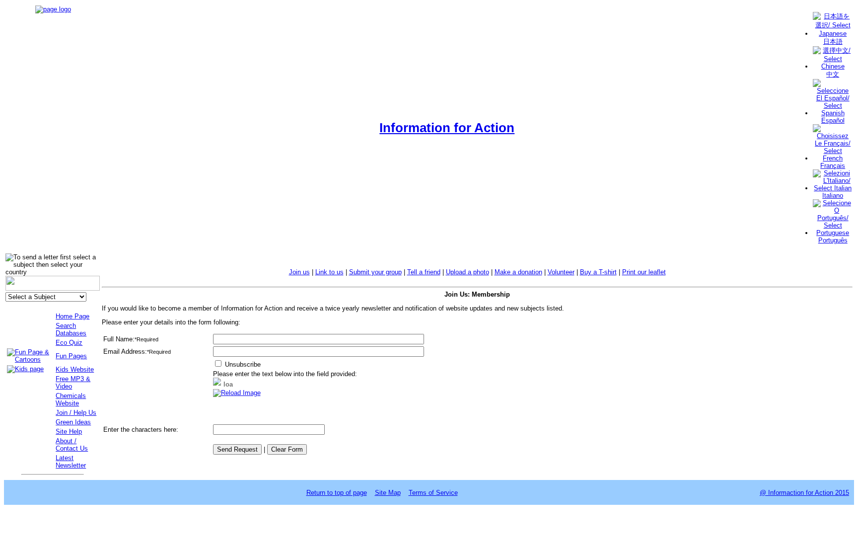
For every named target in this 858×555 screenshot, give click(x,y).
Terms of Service (433, 492)
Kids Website (75, 369)
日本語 (833, 41)
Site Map (388, 492)
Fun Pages (71, 356)
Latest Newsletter (71, 461)
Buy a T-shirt (598, 272)
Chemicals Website (71, 399)
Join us (299, 272)
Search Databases (71, 329)
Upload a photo (467, 272)
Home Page (72, 316)
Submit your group (375, 272)
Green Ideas (73, 422)
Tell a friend (423, 272)
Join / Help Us (76, 412)
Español (833, 120)
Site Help (69, 431)
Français (832, 165)
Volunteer (561, 272)
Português (833, 240)
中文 (832, 74)
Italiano (832, 195)
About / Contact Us (72, 444)
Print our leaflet (644, 272)
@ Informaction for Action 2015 (804, 492)
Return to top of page (336, 492)
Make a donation (518, 272)
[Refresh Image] (237, 392)
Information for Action (446, 127)
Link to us (329, 272)
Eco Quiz (69, 342)
